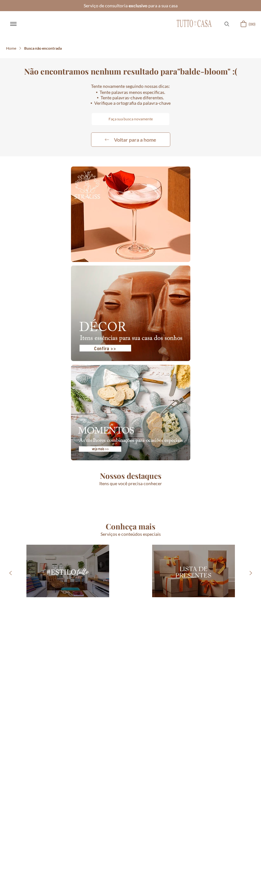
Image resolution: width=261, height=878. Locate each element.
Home (11, 48)
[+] (44, 565)
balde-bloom (43, 48)
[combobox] (130, 119)
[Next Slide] (250, 652)
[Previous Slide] (10, 652)
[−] (26, 565)
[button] (226, 24)
